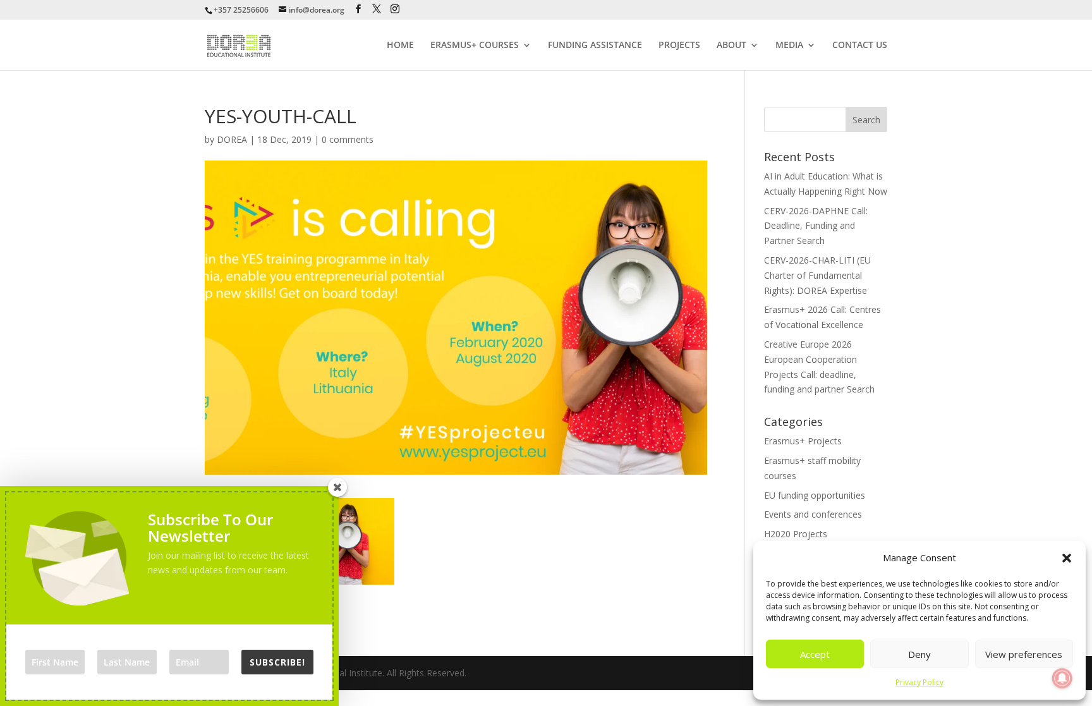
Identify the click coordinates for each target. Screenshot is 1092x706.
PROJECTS (679, 45)
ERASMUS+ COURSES (474, 45)
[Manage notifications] (1062, 678)
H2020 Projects (795, 534)
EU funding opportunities (814, 495)
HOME (400, 45)
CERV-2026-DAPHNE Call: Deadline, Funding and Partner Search (816, 226)
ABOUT (731, 45)
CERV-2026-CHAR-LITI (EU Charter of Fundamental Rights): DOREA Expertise (817, 275)
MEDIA (789, 45)
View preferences (1023, 654)
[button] (1066, 558)
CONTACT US (859, 45)
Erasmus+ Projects (803, 441)
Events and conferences (813, 514)
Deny (919, 654)
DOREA (232, 139)
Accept (815, 654)
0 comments (347, 139)
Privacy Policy (919, 682)
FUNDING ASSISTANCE (595, 45)
